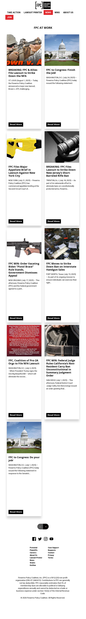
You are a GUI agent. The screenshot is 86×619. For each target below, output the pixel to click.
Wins (57, 12)
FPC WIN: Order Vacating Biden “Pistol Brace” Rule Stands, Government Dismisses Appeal (23, 269)
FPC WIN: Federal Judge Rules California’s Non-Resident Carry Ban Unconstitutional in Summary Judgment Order (60, 368)
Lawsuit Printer (33, 12)
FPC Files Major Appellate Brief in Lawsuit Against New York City (21, 171)
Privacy (51, 555)
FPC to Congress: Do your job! (24, 458)
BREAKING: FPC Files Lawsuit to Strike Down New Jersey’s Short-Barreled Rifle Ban (61, 171)
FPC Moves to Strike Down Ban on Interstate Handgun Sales (61, 266)
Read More (16, 124)
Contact (51, 553)
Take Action (13, 12)
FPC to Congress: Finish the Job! (60, 71)
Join (9, 17)
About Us (68, 12)
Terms (50, 558)
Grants (32, 563)
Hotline (33, 565)
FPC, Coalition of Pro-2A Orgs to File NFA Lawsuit (23, 362)
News (48, 12)
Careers (33, 553)
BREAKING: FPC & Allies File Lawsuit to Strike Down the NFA (22, 73)
